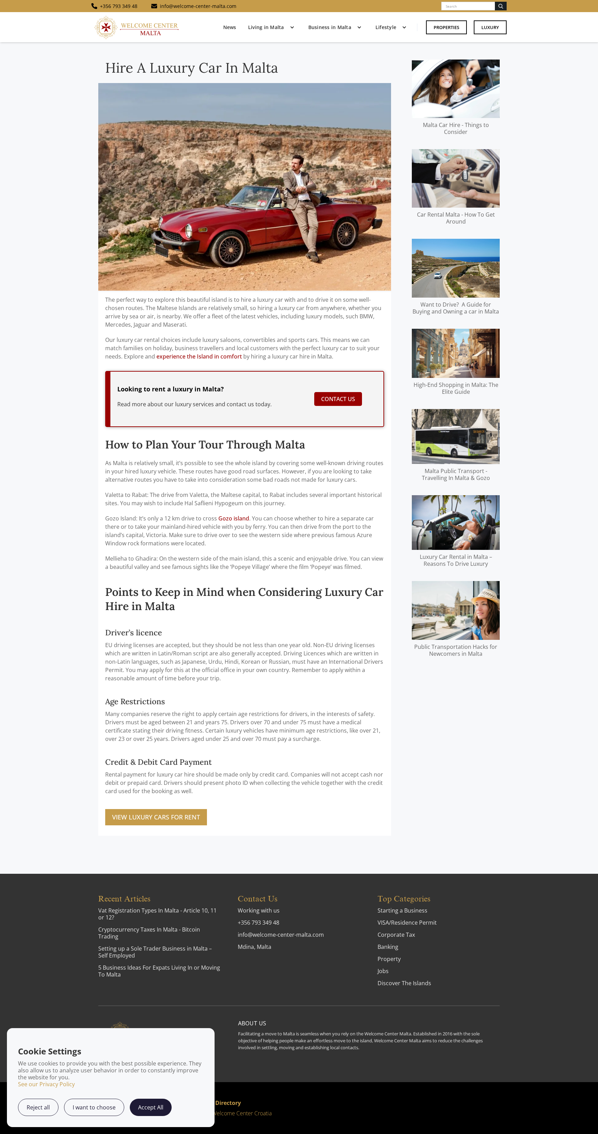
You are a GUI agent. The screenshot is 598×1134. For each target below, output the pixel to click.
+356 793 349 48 (258, 922)
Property (389, 959)
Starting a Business (402, 910)
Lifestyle (385, 27)
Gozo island (233, 518)
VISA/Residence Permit (407, 922)
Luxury (490, 27)
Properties (446, 27)
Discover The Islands (404, 983)
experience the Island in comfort (199, 356)
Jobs (383, 971)
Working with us (259, 910)
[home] (136, 27)
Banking (388, 947)
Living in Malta (266, 27)
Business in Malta (329, 27)
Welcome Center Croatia (242, 1113)
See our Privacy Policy (46, 1084)
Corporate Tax (396, 934)
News (229, 27)
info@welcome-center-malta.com (281, 934)
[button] (269, 27)
